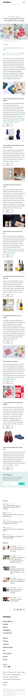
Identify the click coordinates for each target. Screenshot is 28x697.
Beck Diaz (10, 47)
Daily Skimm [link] (8, 621)
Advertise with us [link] (14, 676)
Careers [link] (23, 672)
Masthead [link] (10, 672)
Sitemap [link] (5, 684)
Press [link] (18, 672)
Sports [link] (5, 627)
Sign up (21, 483)
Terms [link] (4, 674)
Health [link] (5, 624)
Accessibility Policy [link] (16, 674)
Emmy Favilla (16, 47)
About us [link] (5, 672)
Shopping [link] (6, 630)
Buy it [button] (8, 125)
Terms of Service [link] (10, 694)
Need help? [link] (5, 682)
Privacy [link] (8, 674)
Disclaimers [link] (6, 676)
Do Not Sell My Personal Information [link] (12, 679)
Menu (24, 2)
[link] (7, 2)
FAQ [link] (15, 672)
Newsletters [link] (7, 633)
